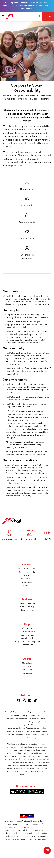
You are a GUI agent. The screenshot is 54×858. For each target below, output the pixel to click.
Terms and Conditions (14, 735)
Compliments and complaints (27, 642)
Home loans (27, 576)
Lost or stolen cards (27, 632)
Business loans (27, 610)
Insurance (27, 585)
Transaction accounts (27, 569)
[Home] (11, 521)
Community (27, 670)
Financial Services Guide (34, 735)
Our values (27, 663)
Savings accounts (27, 572)
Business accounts (27, 604)
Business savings (27, 607)
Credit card (27, 582)
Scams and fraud (27, 635)
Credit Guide (12, 738)
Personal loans (27, 579)
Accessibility (27, 645)
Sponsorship (27, 673)
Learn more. (27, 9)
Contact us (27, 628)
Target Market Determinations (35, 731)
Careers (27, 676)
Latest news (27, 666)
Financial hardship (27, 638)
